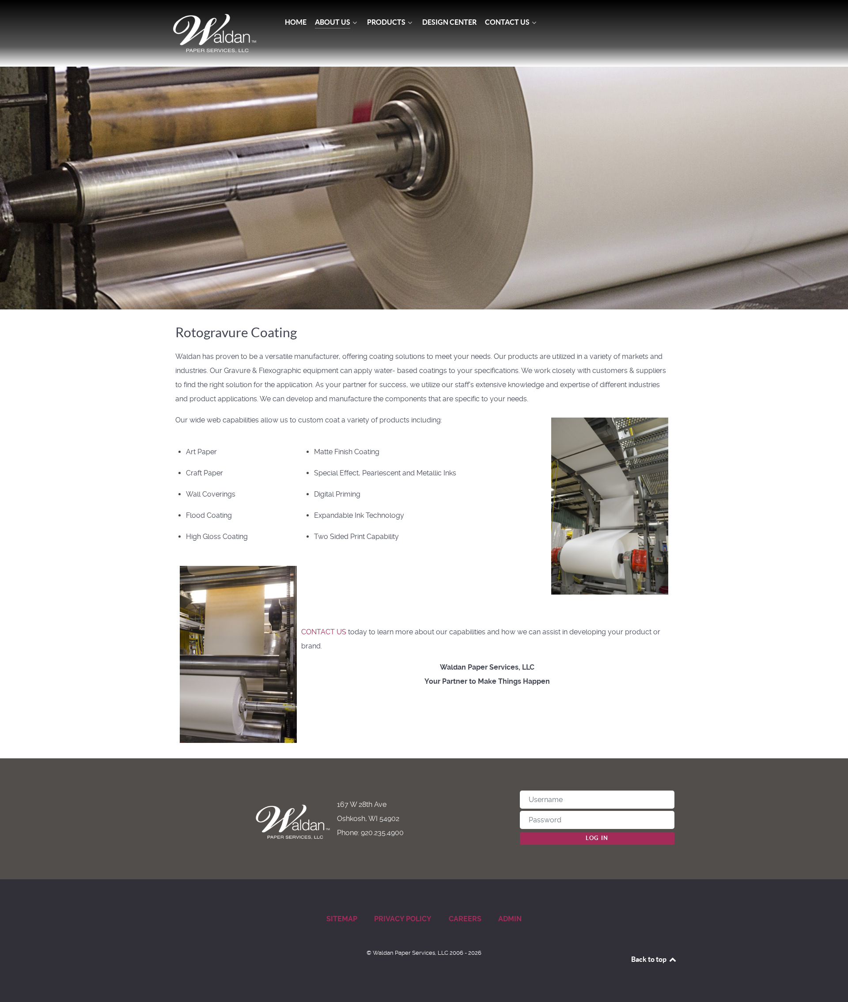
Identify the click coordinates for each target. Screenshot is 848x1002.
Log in (597, 838)
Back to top (649, 959)
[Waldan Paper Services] (214, 33)
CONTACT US (323, 632)
